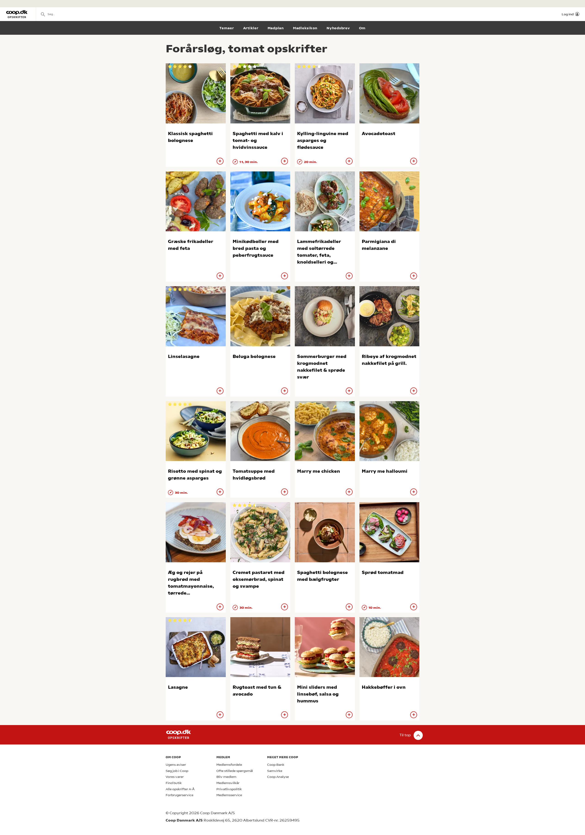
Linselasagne (183, 356)
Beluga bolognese (254, 356)
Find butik (174, 783)
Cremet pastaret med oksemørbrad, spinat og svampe (259, 579)
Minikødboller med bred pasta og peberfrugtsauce (256, 248)
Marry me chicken (318, 471)
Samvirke (274, 771)
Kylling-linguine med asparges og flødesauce (322, 140)
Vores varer (175, 777)
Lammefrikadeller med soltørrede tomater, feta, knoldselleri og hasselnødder (319, 255)
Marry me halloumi (384, 471)
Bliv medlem (226, 777)
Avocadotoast (378, 133)
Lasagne (178, 687)
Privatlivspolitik (229, 789)
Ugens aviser (176, 765)
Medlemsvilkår (227, 783)
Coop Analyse (278, 777)
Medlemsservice (229, 795)
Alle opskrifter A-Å (180, 789)
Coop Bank (275, 765)
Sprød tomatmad (383, 572)
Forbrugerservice (179, 795)
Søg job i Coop (177, 771)
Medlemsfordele (229, 765)
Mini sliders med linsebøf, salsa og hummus (318, 694)
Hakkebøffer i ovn (384, 687)
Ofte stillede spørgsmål (234, 771)
